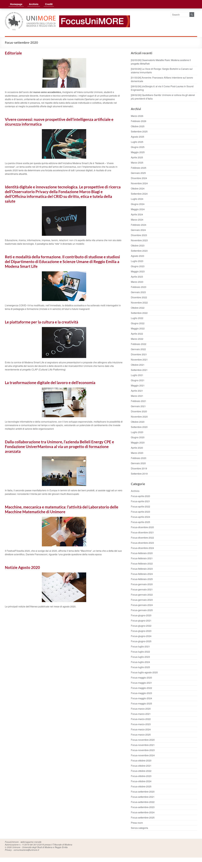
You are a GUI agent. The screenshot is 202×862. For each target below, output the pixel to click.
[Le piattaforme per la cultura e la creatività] (64, 329)
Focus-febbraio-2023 (142, 568)
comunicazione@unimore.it (26, 849)
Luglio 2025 (137, 142)
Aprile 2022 (137, 333)
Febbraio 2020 (138, 458)
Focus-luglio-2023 (140, 656)
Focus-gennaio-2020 (142, 584)
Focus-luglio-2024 (140, 662)
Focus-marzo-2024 (141, 729)
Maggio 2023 (138, 271)
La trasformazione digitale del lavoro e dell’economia (50, 382)
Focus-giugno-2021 (141, 620)
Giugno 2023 (137, 266)
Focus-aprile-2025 (140, 522)
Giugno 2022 (137, 323)
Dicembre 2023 (139, 235)
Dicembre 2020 (139, 411)
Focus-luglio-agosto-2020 (144, 672)
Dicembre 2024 (139, 178)
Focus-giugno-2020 (141, 615)
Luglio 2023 (137, 261)
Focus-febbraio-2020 (142, 553)
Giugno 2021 (137, 380)
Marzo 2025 (137, 162)
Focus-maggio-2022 (141, 688)
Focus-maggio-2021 (141, 682)
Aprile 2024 (137, 214)
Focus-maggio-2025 (141, 703)
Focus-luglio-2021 (140, 646)
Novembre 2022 (139, 302)
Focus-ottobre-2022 (141, 771)
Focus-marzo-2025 (141, 734)
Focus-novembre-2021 (143, 745)
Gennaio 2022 (138, 349)
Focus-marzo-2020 (141, 708)
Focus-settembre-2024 (143, 812)
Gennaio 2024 (138, 230)
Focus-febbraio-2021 (142, 558)
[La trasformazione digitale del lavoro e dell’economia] (64, 389)
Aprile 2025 (137, 157)
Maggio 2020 (138, 442)
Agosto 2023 (137, 256)
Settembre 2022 (139, 313)
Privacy (8, 849)
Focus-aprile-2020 (140, 496)
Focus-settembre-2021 (143, 796)
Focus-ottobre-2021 (141, 765)
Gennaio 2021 (138, 406)
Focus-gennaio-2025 (142, 610)
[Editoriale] (64, 60)
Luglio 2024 (137, 199)
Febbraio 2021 (138, 401)
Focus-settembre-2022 (143, 802)
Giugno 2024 (137, 204)
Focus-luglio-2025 (140, 667)
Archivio (33, 4)
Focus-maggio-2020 (141, 677)
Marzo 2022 (137, 339)
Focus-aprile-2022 (140, 506)
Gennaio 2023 (138, 292)
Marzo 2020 (137, 453)
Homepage (16, 4)
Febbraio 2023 (138, 287)
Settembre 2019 (139, 473)
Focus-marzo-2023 (141, 724)
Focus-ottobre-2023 (141, 776)
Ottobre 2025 (137, 126)
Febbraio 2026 (138, 121)
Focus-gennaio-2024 (142, 605)
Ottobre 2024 (137, 188)
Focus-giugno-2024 (141, 636)
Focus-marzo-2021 (141, 714)
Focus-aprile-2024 (140, 517)
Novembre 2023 (139, 240)
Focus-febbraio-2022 (142, 563)
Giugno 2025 (137, 147)
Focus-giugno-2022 (141, 625)
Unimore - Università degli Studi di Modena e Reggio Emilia (40, 847)
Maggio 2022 (138, 328)
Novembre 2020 (139, 416)
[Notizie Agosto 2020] (64, 574)
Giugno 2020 (137, 437)
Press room (137, 822)
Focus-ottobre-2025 (141, 786)
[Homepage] (93, 14)
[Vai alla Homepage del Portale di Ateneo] (30, 14)
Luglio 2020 (137, 432)
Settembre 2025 (139, 131)
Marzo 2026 (137, 116)
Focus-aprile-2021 (140, 501)
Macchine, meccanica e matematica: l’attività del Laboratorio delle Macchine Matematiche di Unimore (61, 509)
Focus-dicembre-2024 (142, 548)
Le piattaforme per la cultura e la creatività (41, 322)
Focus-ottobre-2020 (141, 760)
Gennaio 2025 (138, 173)
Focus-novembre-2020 (143, 739)
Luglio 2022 (137, 318)
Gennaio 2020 (138, 463)
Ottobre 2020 (137, 421)
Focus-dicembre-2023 (142, 542)
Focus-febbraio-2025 (142, 579)
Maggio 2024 (138, 209)
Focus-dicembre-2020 (142, 527)
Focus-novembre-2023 (143, 750)
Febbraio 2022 (138, 344)
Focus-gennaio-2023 (142, 599)
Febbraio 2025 (138, 167)
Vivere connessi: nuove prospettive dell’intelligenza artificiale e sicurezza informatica (59, 121)
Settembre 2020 (139, 427)
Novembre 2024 (139, 183)
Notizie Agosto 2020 (22, 567)
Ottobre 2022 (137, 307)
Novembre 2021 (139, 359)
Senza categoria (139, 828)
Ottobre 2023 (137, 245)
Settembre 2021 (139, 370)
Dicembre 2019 (139, 468)
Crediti (48, 4)
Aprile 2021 (137, 390)
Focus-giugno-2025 (141, 641)
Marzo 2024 (137, 219)
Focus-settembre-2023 (143, 807)
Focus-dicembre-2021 (142, 532)
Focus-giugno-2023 (141, 631)
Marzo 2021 (137, 396)
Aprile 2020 (137, 447)
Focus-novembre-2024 (143, 755)
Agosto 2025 (137, 136)
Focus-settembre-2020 (143, 791)
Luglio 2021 (137, 375)
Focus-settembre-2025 (143, 817)
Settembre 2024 (139, 193)
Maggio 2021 (138, 385)
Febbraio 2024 (138, 224)
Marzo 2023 (137, 281)
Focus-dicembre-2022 (142, 537)
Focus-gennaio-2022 (142, 594)
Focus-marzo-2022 (141, 719)
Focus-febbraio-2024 (142, 574)
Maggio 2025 (138, 152)
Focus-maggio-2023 (141, 693)
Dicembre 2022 (139, 297)
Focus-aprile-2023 (140, 511)
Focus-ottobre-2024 (141, 781)
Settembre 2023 (139, 250)
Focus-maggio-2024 (141, 698)
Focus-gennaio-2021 (142, 589)
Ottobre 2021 (137, 364)
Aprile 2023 (137, 276)
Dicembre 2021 (139, 354)
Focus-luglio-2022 (140, 651)
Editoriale (13, 53)
